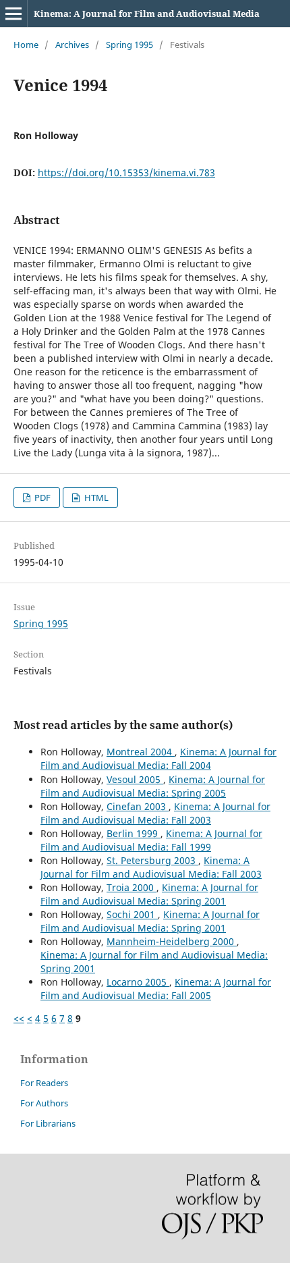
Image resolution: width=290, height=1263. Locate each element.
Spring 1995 (129, 44)
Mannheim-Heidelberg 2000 (172, 941)
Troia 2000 (131, 887)
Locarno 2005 (138, 981)
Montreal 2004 (141, 751)
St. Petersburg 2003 (152, 860)
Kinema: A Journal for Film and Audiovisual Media (147, 13)
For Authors (44, 1103)
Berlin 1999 (134, 833)
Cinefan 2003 (138, 806)
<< (18, 1018)
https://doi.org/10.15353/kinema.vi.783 (126, 172)
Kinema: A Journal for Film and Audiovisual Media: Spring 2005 (152, 786)
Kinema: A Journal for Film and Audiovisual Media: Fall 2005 (155, 988)
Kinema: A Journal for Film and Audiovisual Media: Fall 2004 (158, 758)
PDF (41, 497)
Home (25, 44)
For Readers (44, 1083)
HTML (95, 497)
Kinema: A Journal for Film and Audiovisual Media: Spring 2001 (149, 894)
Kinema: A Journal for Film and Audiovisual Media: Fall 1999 (151, 840)
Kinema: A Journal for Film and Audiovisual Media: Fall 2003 (155, 813)
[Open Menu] (13, 13)
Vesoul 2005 (135, 779)
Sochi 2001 (132, 914)
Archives (72, 44)
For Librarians (48, 1123)
